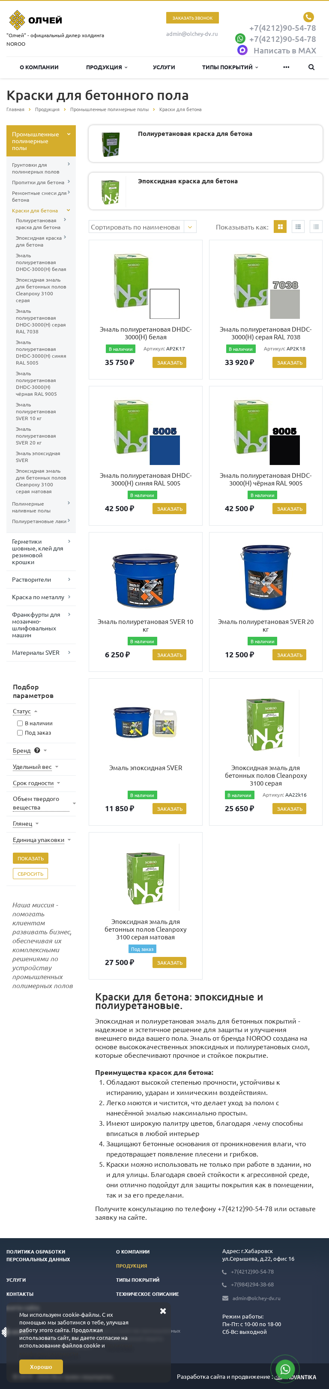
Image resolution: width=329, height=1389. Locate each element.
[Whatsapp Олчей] (285, 1369)
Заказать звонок (192, 18)
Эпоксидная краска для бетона (39, 241)
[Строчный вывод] (298, 226)
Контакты (19, 1293)
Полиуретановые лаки (39, 521)
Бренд (21, 750)
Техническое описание (147, 1293)
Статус (22, 711)
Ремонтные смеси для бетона (39, 196)
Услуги (164, 67)
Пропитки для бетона (38, 182)
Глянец (22, 823)
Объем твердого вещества (36, 803)
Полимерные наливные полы (31, 507)
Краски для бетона (35, 210)
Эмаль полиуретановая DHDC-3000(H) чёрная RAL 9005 (36, 383)
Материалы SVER (36, 652)
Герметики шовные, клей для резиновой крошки (37, 551)
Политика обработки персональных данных (38, 1255)
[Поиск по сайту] (311, 67)
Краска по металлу (38, 596)
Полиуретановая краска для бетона (38, 223)
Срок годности (33, 782)
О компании (39, 67)
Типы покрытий (228, 67)
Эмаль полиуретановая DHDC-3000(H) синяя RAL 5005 (41, 352)
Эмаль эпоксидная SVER (38, 456)
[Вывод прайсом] (316, 226)
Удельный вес (32, 766)
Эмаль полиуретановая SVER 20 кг (36, 435)
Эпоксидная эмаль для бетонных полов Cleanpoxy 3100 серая (41, 289)
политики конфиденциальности (75, 1349)
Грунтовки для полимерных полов (36, 168)
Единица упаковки (38, 839)
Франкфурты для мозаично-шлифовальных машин (36, 624)
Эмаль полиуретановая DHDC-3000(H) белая (41, 262)
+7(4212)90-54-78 (245, 1208)
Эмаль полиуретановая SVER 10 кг (36, 411)
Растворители (31, 579)
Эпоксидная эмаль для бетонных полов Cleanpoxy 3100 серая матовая (41, 480)
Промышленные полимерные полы (35, 140)
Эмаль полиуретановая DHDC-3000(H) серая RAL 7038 (41, 321)
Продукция (105, 67)
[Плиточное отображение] (280, 226)
